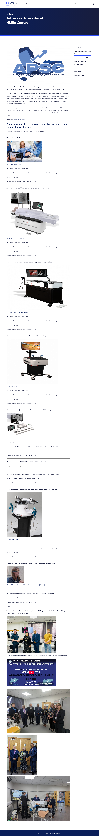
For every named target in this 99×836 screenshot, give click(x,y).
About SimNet (78, 47)
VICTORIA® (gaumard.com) (14, 164)
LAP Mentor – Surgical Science (14, 386)
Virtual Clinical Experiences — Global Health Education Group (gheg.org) (26, 585)
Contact (76, 79)
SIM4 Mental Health (79, 68)
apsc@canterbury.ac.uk (20, 119)
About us (28, 4)
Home (21, 4)
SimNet (11, 14)
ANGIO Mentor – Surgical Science (15, 238)
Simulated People (79, 75)
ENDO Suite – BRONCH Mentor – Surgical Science (19, 312)
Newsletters (77, 71)
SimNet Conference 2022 (81, 57)
